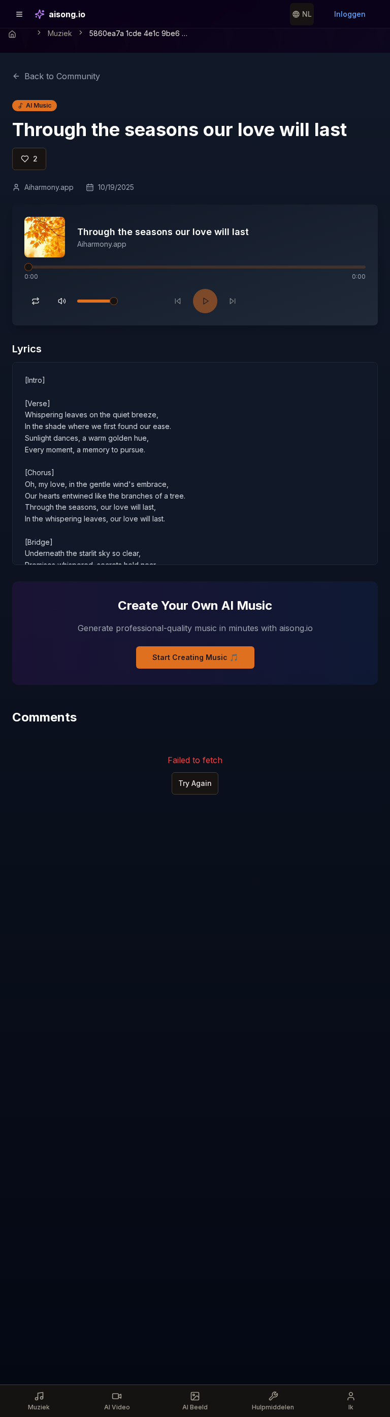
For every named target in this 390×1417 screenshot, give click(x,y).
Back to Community (62, 76)
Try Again (195, 783)
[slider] (28, 267)
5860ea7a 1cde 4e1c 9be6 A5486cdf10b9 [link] (140, 33)
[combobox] (302, 14)
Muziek (60, 33)
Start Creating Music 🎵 (195, 657)
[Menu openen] (19, 14)
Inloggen (350, 14)
